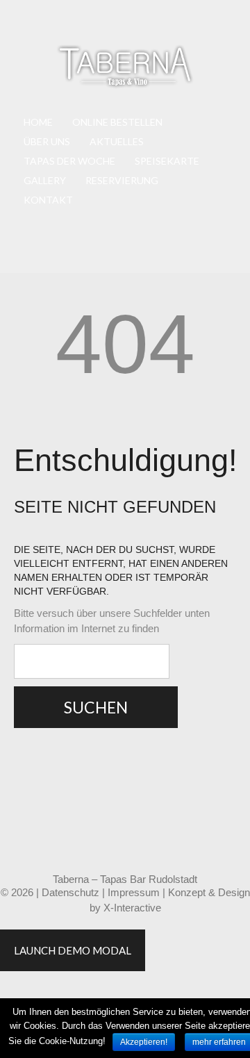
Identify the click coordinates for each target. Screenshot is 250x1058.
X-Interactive (132, 908)
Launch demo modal (72, 950)
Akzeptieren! (143, 1042)
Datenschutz (70, 892)
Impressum (134, 892)
